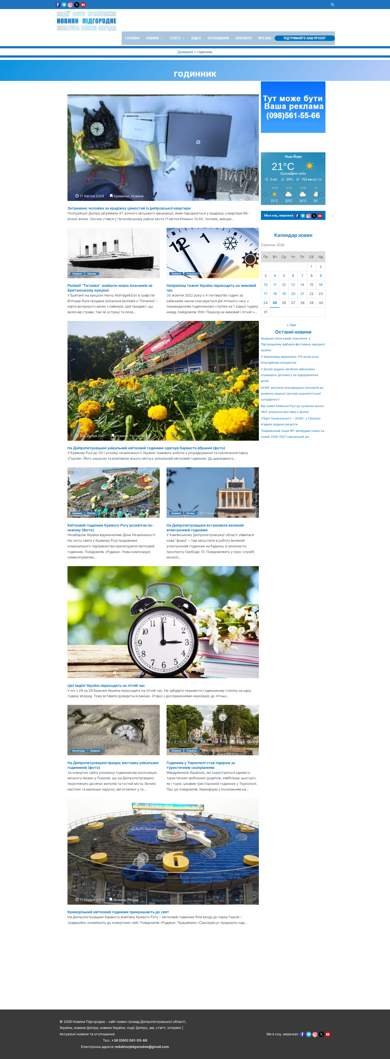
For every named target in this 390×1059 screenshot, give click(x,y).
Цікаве (91, 273)
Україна (191, 273)
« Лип (291, 325)
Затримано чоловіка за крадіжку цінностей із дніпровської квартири (129, 208)
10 (265, 284)
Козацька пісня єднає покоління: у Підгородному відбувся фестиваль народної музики (293, 344)
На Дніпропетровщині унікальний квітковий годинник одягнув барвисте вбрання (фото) (146, 448)
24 (265, 303)
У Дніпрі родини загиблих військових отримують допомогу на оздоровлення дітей (289, 375)
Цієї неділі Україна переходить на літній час (106, 685)
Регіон (135, 436)
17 (265, 294)
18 (275, 294)
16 (321, 284)
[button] (332, 4)
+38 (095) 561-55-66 (129, 1040)
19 (284, 294)
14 (302, 284)
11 (274, 284)
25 (275, 303)
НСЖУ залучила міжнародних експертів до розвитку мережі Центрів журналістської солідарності (292, 393)
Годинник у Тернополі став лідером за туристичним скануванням (201, 765)
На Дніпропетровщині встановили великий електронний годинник (205, 527)
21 (302, 294)
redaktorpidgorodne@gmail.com (142, 1047)
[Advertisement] (135, 977)
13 (293, 284)
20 (293, 294)
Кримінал (121, 196)
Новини (137, 196)
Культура (78, 750)
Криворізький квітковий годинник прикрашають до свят (118, 912)
